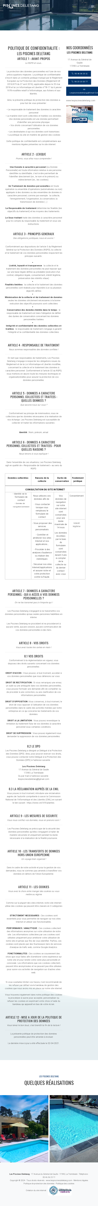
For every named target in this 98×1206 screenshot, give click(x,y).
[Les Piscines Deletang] (21, 6)
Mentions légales (81, 1180)
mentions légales (20, 144)
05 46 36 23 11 (81, 74)
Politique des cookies (65, 1184)
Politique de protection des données (39, 1184)
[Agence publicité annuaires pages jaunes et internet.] (59, 1190)
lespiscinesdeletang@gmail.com (33, 779)
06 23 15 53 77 (80, 82)
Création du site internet (36, 1190)
